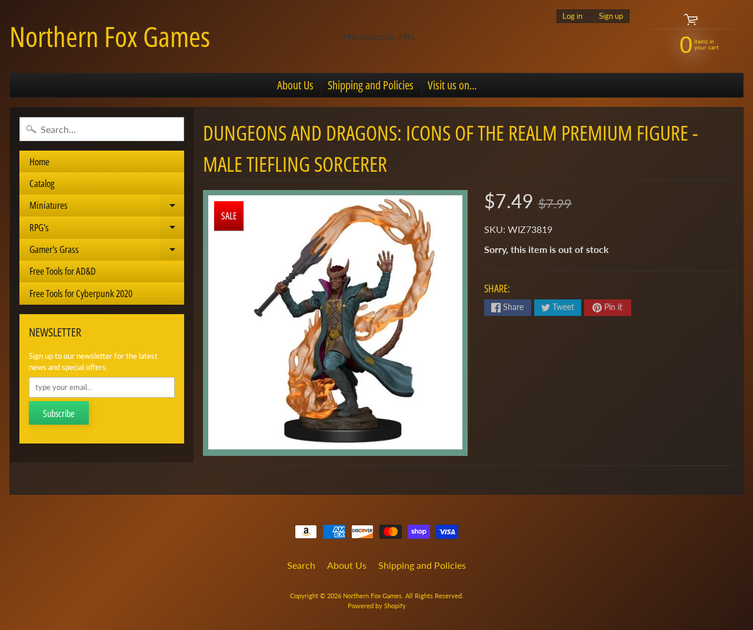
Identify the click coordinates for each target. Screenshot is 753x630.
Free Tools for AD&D (62, 271)
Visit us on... (452, 85)
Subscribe (59, 413)
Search (301, 565)
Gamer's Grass (106, 251)
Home (39, 161)
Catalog (42, 183)
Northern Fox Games (109, 36)
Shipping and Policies (371, 85)
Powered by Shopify (377, 605)
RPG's (106, 229)
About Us (295, 85)
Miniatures (106, 207)
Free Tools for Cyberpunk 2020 (80, 293)
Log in (572, 16)
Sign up (611, 16)
